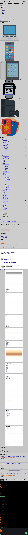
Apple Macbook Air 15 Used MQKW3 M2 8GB (6, 266)
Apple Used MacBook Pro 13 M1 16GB (5, 253)
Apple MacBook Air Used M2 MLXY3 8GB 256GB (7, 256)
